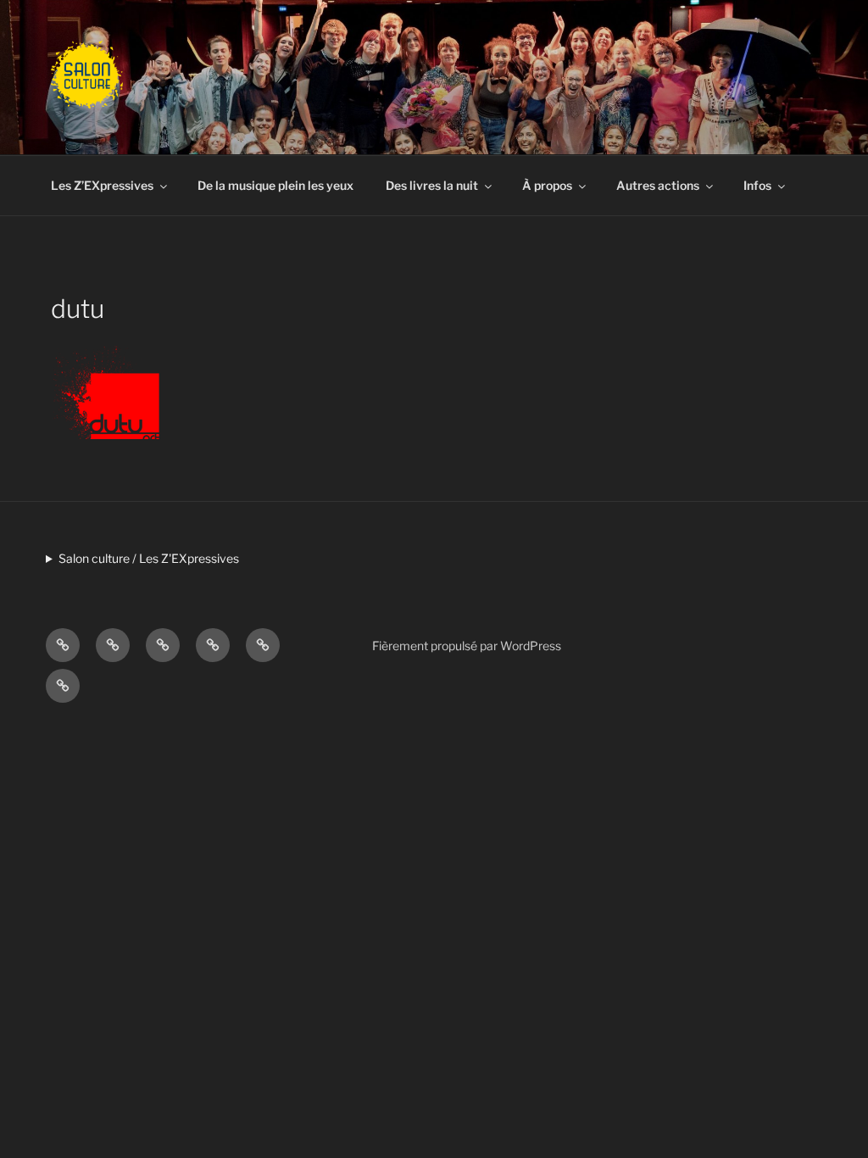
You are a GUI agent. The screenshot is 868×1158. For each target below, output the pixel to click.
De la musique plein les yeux (275, 185)
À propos (547, 185)
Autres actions (657, 185)
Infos (757, 185)
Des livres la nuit (432, 185)
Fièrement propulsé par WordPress (466, 645)
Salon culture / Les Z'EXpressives (148, 558)
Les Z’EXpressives (102, 185)
